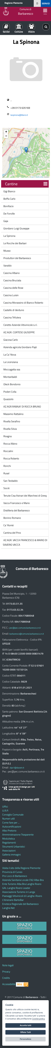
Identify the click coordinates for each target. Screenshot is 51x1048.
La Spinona (9, 236)
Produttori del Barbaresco (17, 258)
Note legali (8, 965)
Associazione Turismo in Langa (18, 892)
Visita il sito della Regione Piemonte (21, 868)
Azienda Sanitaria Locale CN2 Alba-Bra (23, 880)
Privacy (6, 971)
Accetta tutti (25, 1025)
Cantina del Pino (12, 533)
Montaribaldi (10, 377)
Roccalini (8, 451)
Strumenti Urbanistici (13, 846)
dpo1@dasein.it (17, 767)
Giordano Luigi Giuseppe (16, 228)
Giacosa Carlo (10, 340)
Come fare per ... (11, 822)
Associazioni (9, 850)
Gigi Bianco (9, 191)
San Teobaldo (10, 481)
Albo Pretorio (9, 830)
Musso (7, 251)
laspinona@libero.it (19, 115)
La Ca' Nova (9, 355)
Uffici (5, 807)
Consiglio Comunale (13, 815)
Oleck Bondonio (12, 384)
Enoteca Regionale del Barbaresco (20, 904)
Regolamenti (9, 842)
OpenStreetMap (39, 177)
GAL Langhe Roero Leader (16, 888)
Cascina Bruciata (12, 280)
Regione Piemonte (14, 3)
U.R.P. (5, 811)
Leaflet (32, 177)
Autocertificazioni (11, 826)
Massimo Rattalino (13, 414)
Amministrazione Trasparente (18, 834)
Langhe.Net (8, 908)
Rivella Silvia (10, 429)
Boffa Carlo (9, 199)
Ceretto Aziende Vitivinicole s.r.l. (20, 325)
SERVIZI (46, 3)
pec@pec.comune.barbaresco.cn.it (25, 627)
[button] (26, 150)
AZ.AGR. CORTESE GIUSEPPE (19, 332)
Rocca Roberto (11, 458)
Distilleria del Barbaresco (16, 510)
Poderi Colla (9, 392)
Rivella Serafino (11, 421)
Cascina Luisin (11, 295)
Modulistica (8, 838)
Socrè (6, 488)
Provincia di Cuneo (12, 872)
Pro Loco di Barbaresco (14, 876)
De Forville (9, 214)
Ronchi (7, 466)
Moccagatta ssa (11, 369)
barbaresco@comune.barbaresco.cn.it (26, 633)
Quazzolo (8, 399)
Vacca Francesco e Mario (16, 503)
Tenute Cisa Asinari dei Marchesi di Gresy (25, 496)
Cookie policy (38, 1018)
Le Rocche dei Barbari (14, 243)
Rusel (6, 473)
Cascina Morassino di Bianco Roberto (23, 303)
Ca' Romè (8, 525)
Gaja (5, 221)
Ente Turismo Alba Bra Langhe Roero (21, 884)
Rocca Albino (10, 444)
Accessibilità (8, 984)
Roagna (7, 436)
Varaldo (7, 265)
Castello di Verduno (13, 310)
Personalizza (25, 1039)
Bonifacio (8, 206)
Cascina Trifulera (12, 317)
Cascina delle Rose (13, 288)
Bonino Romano (12, 518)
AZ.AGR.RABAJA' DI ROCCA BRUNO (22, 406)
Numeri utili (8, 819)
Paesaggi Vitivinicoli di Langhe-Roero (22, 896)
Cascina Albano (11, 273)
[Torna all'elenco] (45, 184)
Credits (6, 978)
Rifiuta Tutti (25, 1032)
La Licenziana (10, 362)
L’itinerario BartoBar (13, 900)
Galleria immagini (11, 854)
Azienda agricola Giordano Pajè (20, 347)
